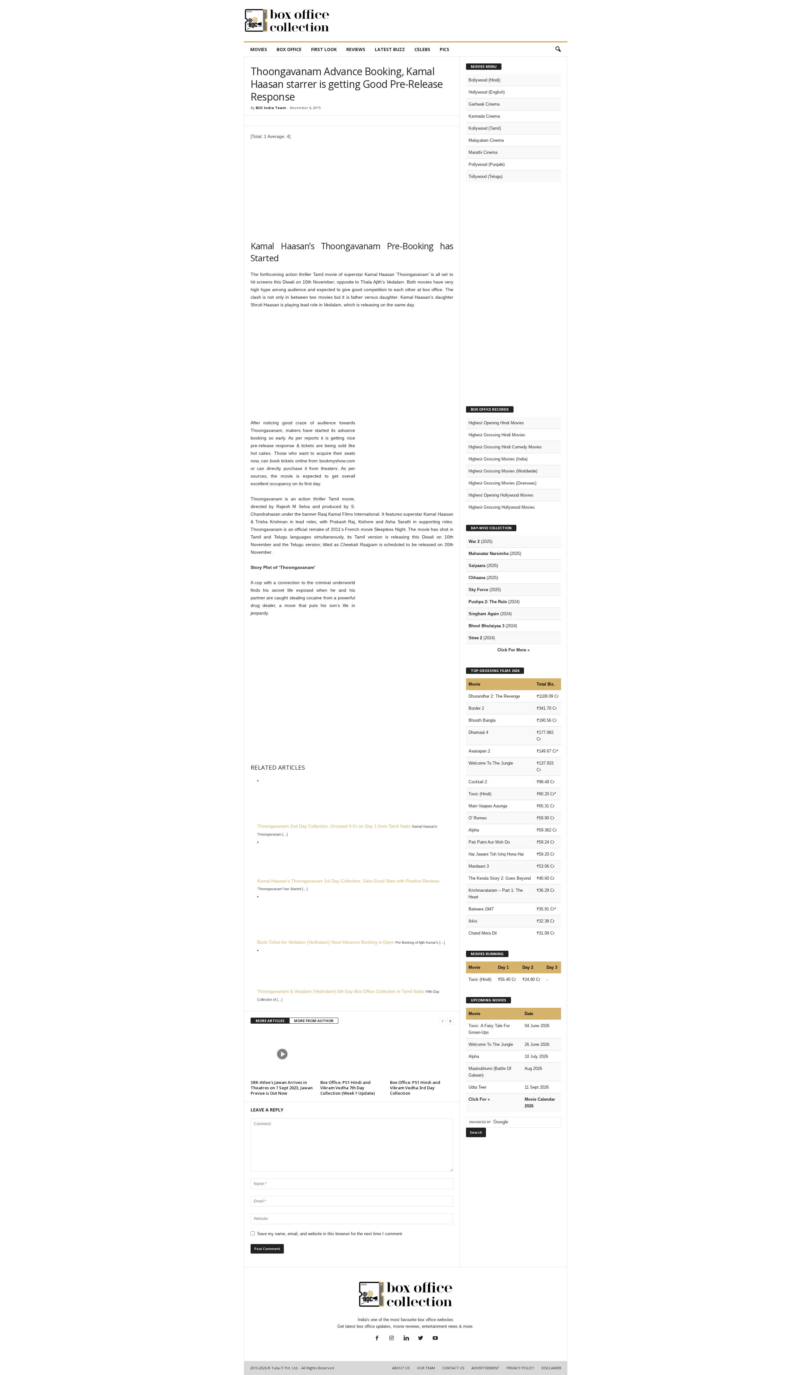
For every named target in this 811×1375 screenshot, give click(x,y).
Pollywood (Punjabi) (487, 164)
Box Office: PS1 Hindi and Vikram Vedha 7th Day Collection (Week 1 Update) (347, 1087)
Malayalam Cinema (486, 140)
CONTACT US (453, 1367)
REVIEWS (355, 49)
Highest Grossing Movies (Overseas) (502, 483)
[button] (558, 49)
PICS (444, 49)
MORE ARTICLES (270, 1020)
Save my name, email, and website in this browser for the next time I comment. (330, 1233)
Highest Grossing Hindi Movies (497, 435)
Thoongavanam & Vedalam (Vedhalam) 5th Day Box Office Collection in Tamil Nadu (340, 991)
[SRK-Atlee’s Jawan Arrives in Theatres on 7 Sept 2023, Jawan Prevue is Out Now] (282, 1054)
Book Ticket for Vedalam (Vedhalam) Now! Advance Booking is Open (325, 942)
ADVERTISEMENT (485, 1367)
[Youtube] (434, 1338)
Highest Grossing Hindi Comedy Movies (505, 447)
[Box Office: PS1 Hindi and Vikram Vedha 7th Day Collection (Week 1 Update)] (352, 1054)
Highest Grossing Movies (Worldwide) (503, 471)
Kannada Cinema (484, 116)
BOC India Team (271, 107)
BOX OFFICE (289, 49)
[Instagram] (391, 1338)
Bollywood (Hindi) (484, 80)
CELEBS (422, 49)
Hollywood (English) (487, 92)
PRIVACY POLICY (520, 1367)
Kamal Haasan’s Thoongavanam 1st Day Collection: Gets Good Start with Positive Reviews (348, 880)
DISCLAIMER (551, 1367)
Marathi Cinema (483, 152)
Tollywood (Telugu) (485, 176)
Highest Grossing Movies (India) (498, 459)
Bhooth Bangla (482, 720)
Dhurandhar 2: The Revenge (494, 696)
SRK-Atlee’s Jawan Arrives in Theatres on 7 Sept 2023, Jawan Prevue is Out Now (282, 1087)
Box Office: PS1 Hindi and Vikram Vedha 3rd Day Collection (415, 1087)
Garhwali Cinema (484, 104)
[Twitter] (420, 1338)
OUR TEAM (426, 1367)
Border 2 (476, 708)
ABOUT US (401, 1367)
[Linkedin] (406, 1338)
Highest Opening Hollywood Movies (501, 495)
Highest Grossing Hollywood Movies (502, 507)
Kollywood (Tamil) (485, 128)
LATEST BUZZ (390, 49)
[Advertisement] (452, 20)
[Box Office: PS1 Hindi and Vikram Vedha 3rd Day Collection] (421, 1054)
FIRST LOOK (324, 49)
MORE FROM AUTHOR (314, 1020)
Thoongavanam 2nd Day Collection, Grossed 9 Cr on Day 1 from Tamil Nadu (334, 826)
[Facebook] (377, 1338)
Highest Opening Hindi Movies (496, 422)
